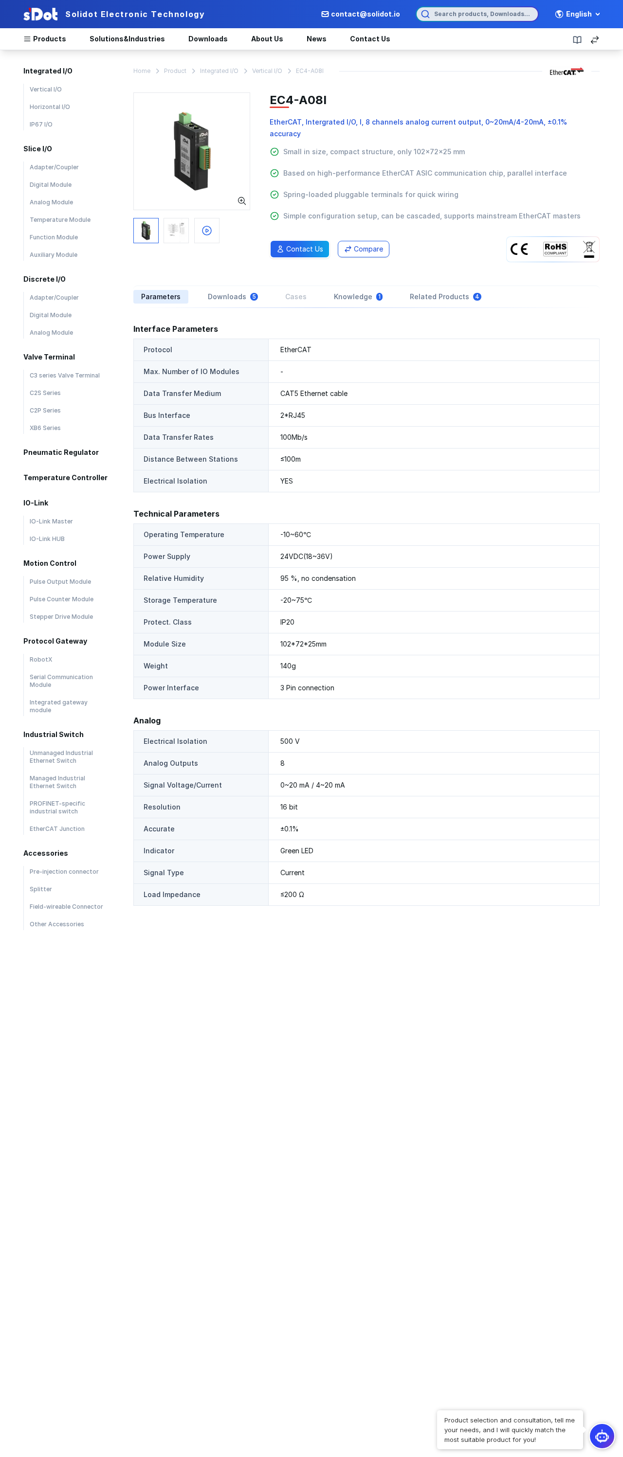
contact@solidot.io (365, 14)
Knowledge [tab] (357, 296)
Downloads (208, 39)
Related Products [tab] (444, 296)
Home (141, 70)
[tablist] (366, 297)
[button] (510, 1429)
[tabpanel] (366, 614)
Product (175, 70)
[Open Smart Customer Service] (602, 1436)
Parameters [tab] (161, 296)
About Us (267, 39)
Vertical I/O (267, 70)
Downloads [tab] (232, 296)
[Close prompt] (438, 1411)
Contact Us (370, 39)
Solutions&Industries (127, 39)
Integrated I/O (219, 70)
